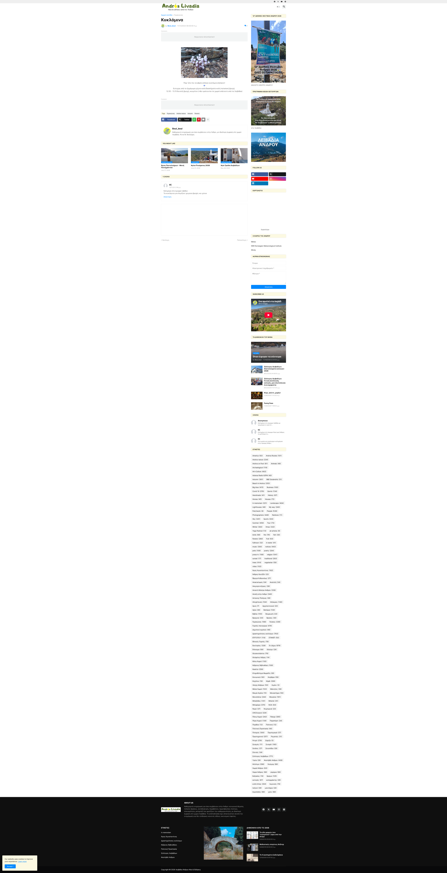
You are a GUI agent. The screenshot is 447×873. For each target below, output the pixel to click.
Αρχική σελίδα (166, 15)
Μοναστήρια (276, 693)
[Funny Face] (256, 406)
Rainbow (277, 515)
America (257, 456)
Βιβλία (257, 614)
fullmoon (257, 543)
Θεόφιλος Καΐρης (260, 657)
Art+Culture (259, 471)
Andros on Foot (260, 464)
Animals (276, 464)
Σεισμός (257, 744)
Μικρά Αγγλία (259, 693)
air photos (275, 531)
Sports (268, 519)
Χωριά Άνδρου (259, 768)
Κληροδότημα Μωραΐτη (263, 673)
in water (271, 543)
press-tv (258, 555)
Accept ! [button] (10, 866)
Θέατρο (272, 649)
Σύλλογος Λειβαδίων (262, 756)
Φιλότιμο (258, 764)
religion (272, 555)
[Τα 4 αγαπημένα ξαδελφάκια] (252, 857)
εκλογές (257, 780)
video (256, 566)
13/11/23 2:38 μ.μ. (175, 187)
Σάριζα (269, 740)
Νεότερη (165, 240)
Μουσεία (275, 697)
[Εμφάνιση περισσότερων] (208, 120)
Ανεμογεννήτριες (261, 586)
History (272, 495)
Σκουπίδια (271, 748)
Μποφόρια (258, 705)
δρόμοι (272, 776)
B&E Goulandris (274, 479)
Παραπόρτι (276, 721)
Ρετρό (257, 740)
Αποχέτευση (259, 602)
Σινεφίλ (271, 744)
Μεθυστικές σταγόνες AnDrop (272, 844)
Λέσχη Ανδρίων (260, 685)
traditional (270, 558)
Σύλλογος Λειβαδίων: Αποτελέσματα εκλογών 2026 (274, 369)
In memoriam (259, 503)
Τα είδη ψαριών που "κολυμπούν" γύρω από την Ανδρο (271, 834)
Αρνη (255, 606)
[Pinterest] (199, 120)
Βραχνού (257, 618)
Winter (257, 527)
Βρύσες (271, 618)
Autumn (190, 113)
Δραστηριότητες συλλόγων (265, 634)
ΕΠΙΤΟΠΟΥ (258, 638)
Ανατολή (275, 582)
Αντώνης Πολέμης (261, 598)
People (272, 511)
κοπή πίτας (259, 784)
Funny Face (268, 403)
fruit (269, 539)
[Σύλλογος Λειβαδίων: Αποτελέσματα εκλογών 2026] (256, 369)
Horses (257, 499)
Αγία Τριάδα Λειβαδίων (230, 165)
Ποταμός (258, 733)
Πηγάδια (257, 725)
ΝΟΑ (272, 705)
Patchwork (258, 511)
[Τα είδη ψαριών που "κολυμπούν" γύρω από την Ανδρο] (252, 835)
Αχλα (256, 610)
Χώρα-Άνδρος (259, 772)
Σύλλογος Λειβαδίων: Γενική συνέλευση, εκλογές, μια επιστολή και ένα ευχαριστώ (275, 382)
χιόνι (272, 792)
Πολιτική (271, 725)
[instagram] (277, 179)
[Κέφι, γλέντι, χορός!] (256, 395)
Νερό (256, 709)
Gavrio (272, 491)
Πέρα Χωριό (259, 721)
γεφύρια (275, 772)
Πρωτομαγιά (274, 733)
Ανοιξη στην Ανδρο (262, 594)
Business (272, 487)
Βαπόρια (269, 610)
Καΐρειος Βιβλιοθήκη (262, 665)
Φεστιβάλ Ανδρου (273, 760)
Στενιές (257, 752)
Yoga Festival (259, 531)
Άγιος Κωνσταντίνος (262, 570)
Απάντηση (167, 197)
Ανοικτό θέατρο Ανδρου (264, 590)
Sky (256, 519)
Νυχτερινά (270, 709)
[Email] (203, 120)
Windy (253, 250)
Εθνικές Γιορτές (260, 642)
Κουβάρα (273, 677)
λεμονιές (274, 784)
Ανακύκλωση (259, 582)
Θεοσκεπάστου (260, 653)
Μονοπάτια (259, 697)
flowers (197, 113)
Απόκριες (276, 602)
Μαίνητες (276, 689)
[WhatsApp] (194, 120)
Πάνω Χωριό (259, 717)
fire (267, 535)
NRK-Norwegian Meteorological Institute (266, 246)
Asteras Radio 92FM (262, 475)
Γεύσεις (274, 622)
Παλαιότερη (241, 240)
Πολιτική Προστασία (262, 729)
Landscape (277, 503)
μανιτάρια (271, 788)
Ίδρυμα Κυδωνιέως (261, 578)
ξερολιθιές (258, 792)
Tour (270, 523)
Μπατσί (273, 701)
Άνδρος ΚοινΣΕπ (260, 574)
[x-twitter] (278, 1)
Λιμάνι (275, 685)
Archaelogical (259, 467)
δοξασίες (257, 776)
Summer (258, 523)
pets (256, 551)
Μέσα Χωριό (259, 689)
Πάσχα (275, 717)
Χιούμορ (273, 764)
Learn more (22, 861)
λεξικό (257, 788)
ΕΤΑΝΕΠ (274, 638)
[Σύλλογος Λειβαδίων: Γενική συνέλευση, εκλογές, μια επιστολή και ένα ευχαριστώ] (256, 381)
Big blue (257, 487)
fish (276, 535)
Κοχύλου (257, 681)
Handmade (258, 495)
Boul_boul (177, 128)
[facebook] (274, 1)
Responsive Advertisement (204, 37)
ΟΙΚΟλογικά (259, 713)
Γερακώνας (178, 15)
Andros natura (181, 113)
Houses (269, 499)
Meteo (253, 242)
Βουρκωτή (271, 614)
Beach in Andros (261, 483)
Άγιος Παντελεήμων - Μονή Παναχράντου (172, 166)
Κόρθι (270, 681)
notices (270, 547)
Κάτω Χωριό (259, 661)
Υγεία (256, 760)
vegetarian (270, 562)
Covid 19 (258, 491)
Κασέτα (257, 669)
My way (274, 507)
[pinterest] (285, 1)
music (257, 547)
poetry (269, 551)
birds (256, 535)
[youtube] (282, 1)
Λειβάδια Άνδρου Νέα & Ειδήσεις (188, 870)
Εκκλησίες (259, 645)
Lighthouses (259, 507)
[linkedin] (259, 183)
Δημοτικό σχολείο (261, 630)
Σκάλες (257, 748)
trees (256, 562)
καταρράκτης (273, 780)
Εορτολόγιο (265, 229)
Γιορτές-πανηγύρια (262, 626)
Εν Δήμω (274, 645)
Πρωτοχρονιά (260, 736)
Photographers (260, 515)
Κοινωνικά (258, 677)
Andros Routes (274, 456)
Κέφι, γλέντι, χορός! (272, 393)
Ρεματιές (276, 736)
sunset (256, 558)
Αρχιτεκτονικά (270, 606)
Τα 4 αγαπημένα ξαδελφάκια (271, 855)
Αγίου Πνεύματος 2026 (200, 165)
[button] (278, 7)
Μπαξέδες (258, 701)
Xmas (270, 527)
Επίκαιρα (257, 649)
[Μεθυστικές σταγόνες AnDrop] (252, 847)
